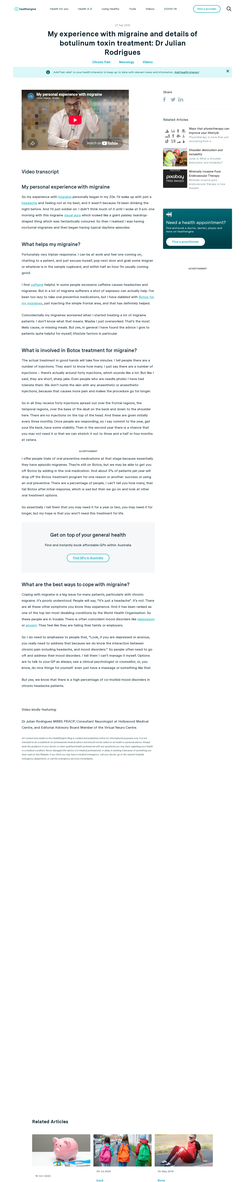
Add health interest (186, 72)
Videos (150, 8)
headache (29, 203)
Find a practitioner (185, 241)
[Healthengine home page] (25, 9)
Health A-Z (85, 8)
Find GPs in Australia (88, 558)
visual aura (72, 215)
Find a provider (206, 8)
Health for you (59, 8)
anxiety (31, 625)
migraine (65, 197)
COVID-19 (170, 8)
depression (146, 619)
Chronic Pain (101, 62)
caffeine (37, 285)
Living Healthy (110, 8)
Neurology (126, 62)
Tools (132, 8)
